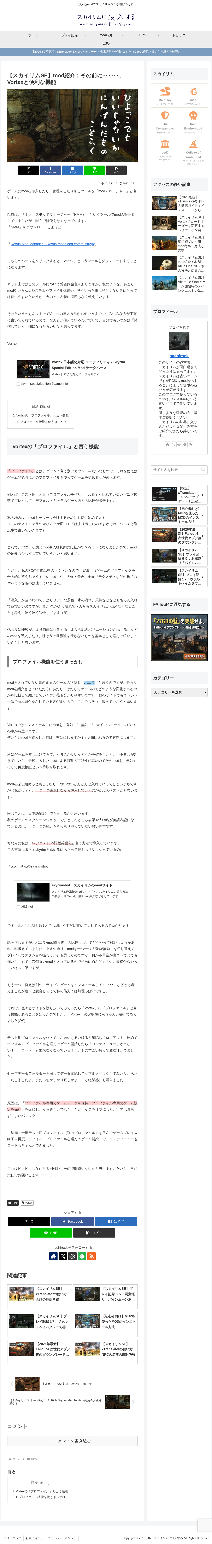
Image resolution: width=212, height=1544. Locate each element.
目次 (35, 406)
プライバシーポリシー (61, 1538)
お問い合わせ (34, 1538)
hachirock (179, 356)
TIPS (14, 1202)
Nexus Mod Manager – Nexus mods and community (51, 244)
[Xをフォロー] (63, 1256)
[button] (116, 170)
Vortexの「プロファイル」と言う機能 (42, 415)
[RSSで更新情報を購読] (91, 1256)
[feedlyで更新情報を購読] (82, 1256)
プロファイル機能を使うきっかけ (43, 422)
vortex (28, 1202)
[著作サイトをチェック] (53, 1256)
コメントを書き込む (72, 1441)
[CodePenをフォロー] (72, 1256)
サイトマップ (12, 1538)
